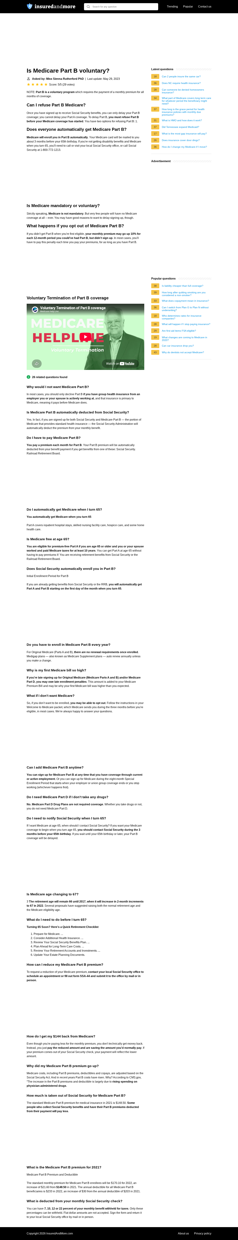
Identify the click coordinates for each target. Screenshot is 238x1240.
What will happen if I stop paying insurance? (186, 324)
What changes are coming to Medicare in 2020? (184, 339)
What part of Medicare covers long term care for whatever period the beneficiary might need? (186, 101)
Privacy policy (202, 1233)
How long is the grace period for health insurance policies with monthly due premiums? (183, 112)
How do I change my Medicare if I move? (184, 146)
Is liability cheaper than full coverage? (182, 285)
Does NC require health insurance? (181, 83)
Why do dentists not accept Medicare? (183, 352)
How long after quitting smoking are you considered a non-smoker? (184, 294)
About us (183, 1233)
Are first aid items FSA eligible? (179, 330)
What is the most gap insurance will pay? (184, 133)
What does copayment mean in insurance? (185, 300)
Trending (172, 6)
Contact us (204, 6)
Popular (188, 6)
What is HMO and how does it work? (182, 120)
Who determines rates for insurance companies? (181, 317)
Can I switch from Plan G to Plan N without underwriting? (185, 309)
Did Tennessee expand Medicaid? (180, 127)
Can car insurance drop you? (178, 345)
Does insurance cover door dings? (181, 140)
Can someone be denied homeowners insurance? (183, 91)
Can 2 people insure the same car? (181, 76)
